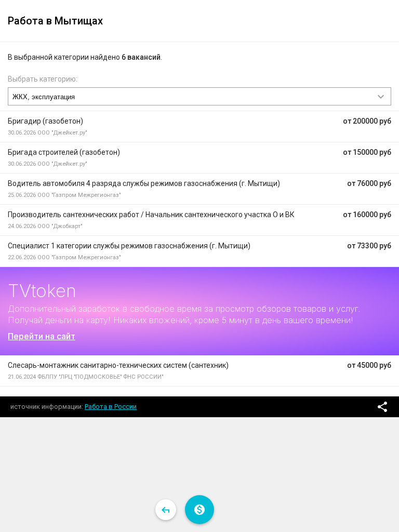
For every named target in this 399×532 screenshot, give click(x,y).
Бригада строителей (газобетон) (64, 152)
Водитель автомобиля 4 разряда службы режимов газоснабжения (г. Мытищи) (144, 183)
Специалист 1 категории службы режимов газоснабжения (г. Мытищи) (129, 246)
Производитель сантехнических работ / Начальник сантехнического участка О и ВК (151, 214)
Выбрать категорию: (42, 79)
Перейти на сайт (41, 336)
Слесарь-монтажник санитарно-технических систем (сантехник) (118, 365)
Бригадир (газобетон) (45, 121)
